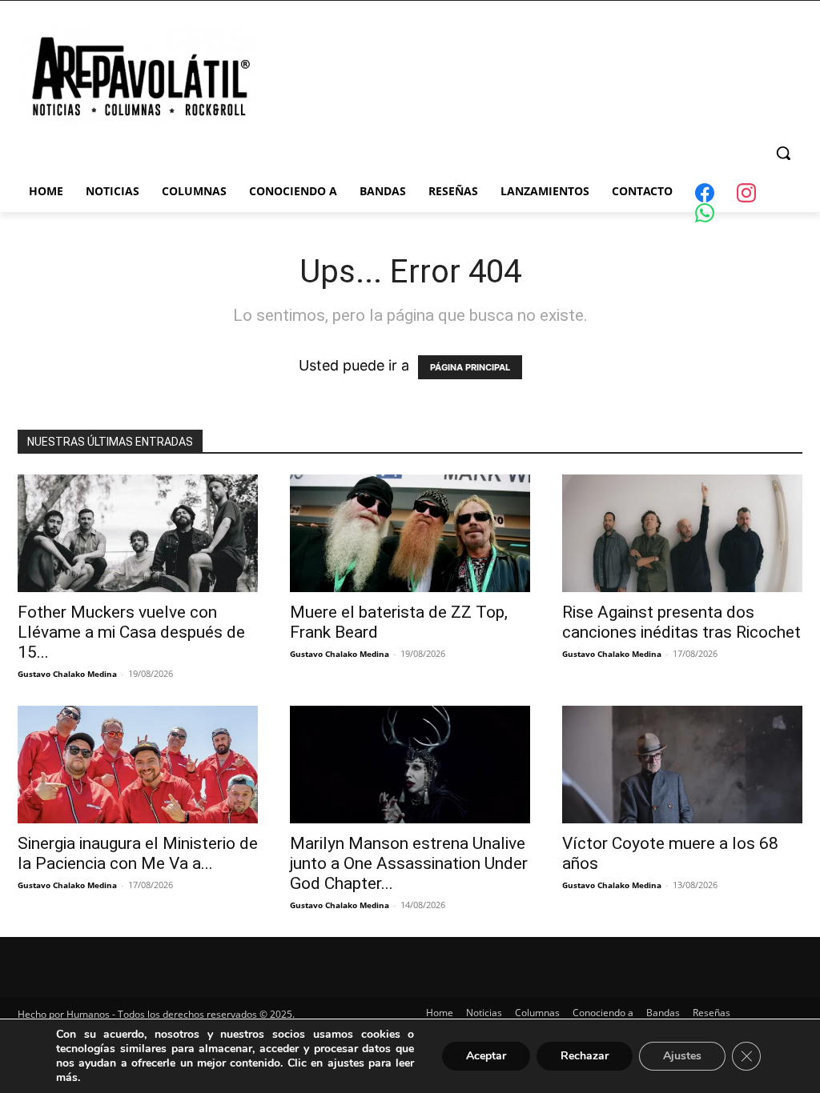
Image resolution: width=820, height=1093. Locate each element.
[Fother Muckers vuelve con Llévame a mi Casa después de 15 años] (138, 533)
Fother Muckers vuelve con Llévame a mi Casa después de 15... (131, 632)
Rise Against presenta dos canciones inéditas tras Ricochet (681, 622)
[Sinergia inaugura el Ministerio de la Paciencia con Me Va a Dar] (138, 764)
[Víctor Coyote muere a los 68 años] (682, 764)
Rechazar (585, 1055)
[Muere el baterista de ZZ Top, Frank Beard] (410, 533)
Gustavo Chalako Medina (67, 673)
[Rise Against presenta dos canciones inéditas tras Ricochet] (682, 533)
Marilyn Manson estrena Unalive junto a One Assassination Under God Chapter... (409, 863)
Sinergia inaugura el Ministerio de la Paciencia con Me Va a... (138, 853)
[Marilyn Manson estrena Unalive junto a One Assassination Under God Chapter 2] (410, 764)
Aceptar (486, 1055)
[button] (783, 153)
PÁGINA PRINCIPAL (470, 367)
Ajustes (682, 1055)
